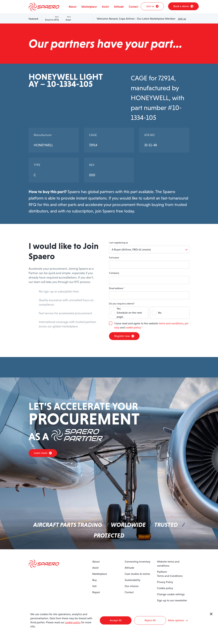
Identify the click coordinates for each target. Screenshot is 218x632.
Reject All (150, 620)
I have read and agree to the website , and (151, 325)
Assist (68, 18)
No (159, 312)
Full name (114, 257)
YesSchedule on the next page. (129, 312)
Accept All (116, 620)
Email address (116, 288)
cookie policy (133, 327)
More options (176, 620)
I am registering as (118, 242)
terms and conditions (171, 323)
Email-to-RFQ (52, 18)
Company (114, 273)
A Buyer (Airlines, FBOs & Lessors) (131, 249)
